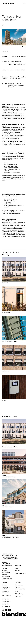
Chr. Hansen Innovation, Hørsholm (10, 446)
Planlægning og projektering (5, 588)
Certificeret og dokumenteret (5, 592)
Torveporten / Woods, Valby (8, 477)
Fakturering (18, 596)
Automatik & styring (7, 578)
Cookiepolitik (5, 604)
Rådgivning (4, 585)
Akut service (18, 570)
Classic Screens (6, 312)
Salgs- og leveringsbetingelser (20, 588)
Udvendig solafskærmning (6, 571)
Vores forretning (19, 585)
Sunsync (4, 400)
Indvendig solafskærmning (6, 575)
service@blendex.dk (7, 565)
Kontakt (17, 565)
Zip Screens (5, 282)
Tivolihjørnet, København (8, 507)
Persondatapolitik (6, 606)
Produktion (17, 591)
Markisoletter (5, 371)
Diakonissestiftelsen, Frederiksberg (10, 537)
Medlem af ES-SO (6, 595)
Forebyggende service (20, 573)
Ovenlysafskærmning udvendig (9, 341)
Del (2, 25)
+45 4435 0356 (6, 563)
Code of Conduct (6, 601)
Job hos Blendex (19, 593)
